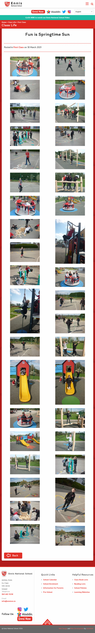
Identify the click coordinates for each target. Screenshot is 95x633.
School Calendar (50, 579)
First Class (18, 47)
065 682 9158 (7, 594)
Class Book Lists (81, 579)
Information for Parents (53, 588)
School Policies (80, 588)
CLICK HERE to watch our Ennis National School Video (47, 17)
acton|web (89, 628)
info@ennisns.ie (9, 601)
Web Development (77, 628)
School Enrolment (50, 584)
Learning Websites (82, 592)
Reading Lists (80, 584)
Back (15, 555)
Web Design (63, 628)
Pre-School (47, 592)
